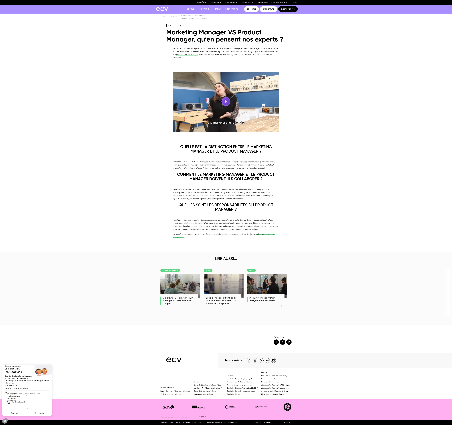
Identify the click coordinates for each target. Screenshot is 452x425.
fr (293, 2)
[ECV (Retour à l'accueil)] (162, 9)
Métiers (217, 9)
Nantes (178, 391)
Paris (162, 391)
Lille (184, 391)
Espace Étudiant (202, 2)
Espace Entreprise (232, 2)
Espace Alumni (217, 2)
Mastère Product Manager (187, 54)
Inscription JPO (288, 9)
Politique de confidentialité (186, 422)
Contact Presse (230, 422)
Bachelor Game (233, 394)
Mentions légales (167, 422)
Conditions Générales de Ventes (210, 422)
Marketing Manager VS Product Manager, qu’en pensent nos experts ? (195, 16)
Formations (203, 9)
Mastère (264, 373)
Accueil (163, 17)
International (231, 9)
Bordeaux (169, 391)
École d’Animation (213, 388)
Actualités (173, 17)
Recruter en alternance (280, 2)
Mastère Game (278, 394)
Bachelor (230, 376)
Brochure (251, 9)
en (296, 2)
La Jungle (266, 422)
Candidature (268, 9)
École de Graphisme (202, 391)
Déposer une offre (247, 2)
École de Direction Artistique (205, 385)
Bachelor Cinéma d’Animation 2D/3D (241, 388)
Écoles (196, 382)
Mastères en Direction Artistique (273, 376)
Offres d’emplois (263, 2)
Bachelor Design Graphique (238, 379)
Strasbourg (176, 394)
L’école (190, 9)
